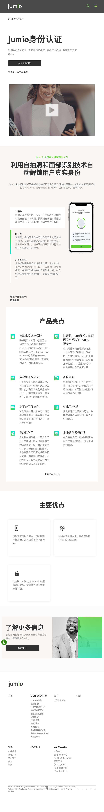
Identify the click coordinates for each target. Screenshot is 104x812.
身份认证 (35, 723)
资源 (10, 747)
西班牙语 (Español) (62, 758)
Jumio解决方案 (39, 696)
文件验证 (35, 720)
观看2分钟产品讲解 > (19, 72)
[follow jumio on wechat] (95, 789)
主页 (10, 696)
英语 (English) (60, 755)
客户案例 (12, 758)
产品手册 (12, 751)
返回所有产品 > (16, 18)
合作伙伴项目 (60, 700)
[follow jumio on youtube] (82, 789)
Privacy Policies (56, 787)
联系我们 (22, 648)
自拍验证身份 (37, 713)
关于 (56, 696)
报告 (10, 761)
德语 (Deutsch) (61, 771)
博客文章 (12, 755)
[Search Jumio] (88, 5)
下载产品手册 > (52, 474)
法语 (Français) (61, 768)
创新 (79, 696)
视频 (10, 764)
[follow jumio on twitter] (86, 789)
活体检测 (35, 717)
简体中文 (58, 751)
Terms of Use (69, 787)
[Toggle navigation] (96, 6)
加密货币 (35, 736)
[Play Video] (52, 110)
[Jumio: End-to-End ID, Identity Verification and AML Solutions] (14, 7)
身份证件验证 (37, 710)
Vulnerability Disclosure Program (21, 789)
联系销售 (14, 300)
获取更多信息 (24, 63)
